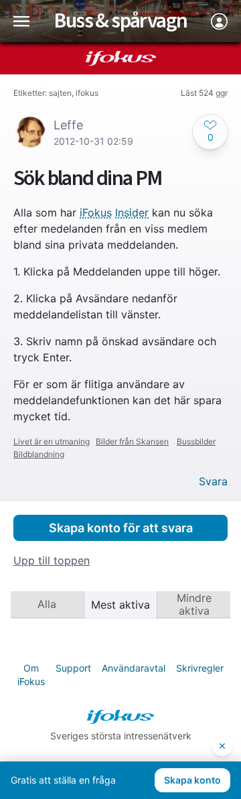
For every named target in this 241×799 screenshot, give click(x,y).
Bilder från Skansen (132, 441)
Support (73, 668)
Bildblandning (38, 454)
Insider (132, 212)
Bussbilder (196, 441)
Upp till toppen (51, 560)
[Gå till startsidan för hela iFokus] (121, 58)
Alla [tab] (46, 604)
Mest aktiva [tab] (120, 604)
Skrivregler (200, 668)
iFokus (96, 212)
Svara (213, 481)
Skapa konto (192, 780)
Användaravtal (133, 668)
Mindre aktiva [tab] (194, 604)
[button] (210, 132)
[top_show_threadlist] (21, 21)
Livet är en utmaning (51, 441)
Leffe (68, 125)
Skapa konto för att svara (121, 528)
